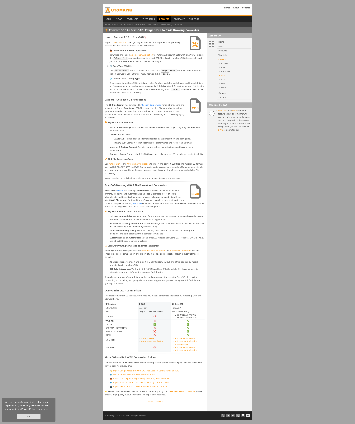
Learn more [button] (42, 409)
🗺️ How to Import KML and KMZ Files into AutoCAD (134, 374)
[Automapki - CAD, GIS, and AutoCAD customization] (119, 10)
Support (194, 19)
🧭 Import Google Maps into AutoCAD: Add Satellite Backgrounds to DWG (144, 370)
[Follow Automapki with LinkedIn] (228, 415)
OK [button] (28, 416)
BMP (223, 67)
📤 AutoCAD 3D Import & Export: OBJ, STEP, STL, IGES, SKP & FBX (140, 378)
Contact (246, 7)
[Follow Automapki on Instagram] (243, 415)
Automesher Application (141, 55)
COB (114, 42)
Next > (159, 401)
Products (132, 19)
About (236, 7)
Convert (164, 19)
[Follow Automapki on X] (238, 415)
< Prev (150, 401)
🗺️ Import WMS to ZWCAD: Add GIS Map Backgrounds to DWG (139, 382)
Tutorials (149, 19)
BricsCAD (123, 42)
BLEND (224, 63)
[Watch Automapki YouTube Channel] (223, 415)
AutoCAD (222, 110)
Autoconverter (115, 164)
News (119, 19)
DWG (223, 87)
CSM (223, 79)
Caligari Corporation (151, 105)
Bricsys (120, 190)
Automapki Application (180, 250)
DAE (223, 83)
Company (179, 19)
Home (227, 7)
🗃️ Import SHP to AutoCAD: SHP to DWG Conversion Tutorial (138, 386)
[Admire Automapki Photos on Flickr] (248, 415)
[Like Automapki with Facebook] (233, 415)
